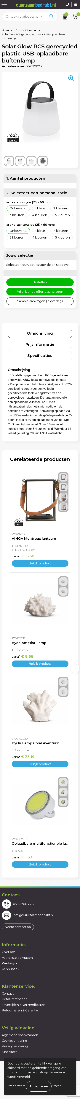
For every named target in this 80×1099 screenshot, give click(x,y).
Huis (21, 30)
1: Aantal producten (25, 178)
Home (5, 30)
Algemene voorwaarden (20, 1035)
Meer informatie (16, 1085)
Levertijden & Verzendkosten (23, 1005)
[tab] (40, 333)
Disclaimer (9, 1052)
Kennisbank (10, 969)
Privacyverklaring (15, 1046)
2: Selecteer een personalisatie (36, 193)
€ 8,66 (22, 656)
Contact (8, 993)
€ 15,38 (23, 556)
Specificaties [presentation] (39, 355)
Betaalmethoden (15, 999)
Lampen (32, 30)
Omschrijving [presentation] (40, 333)
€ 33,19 (23, 757)
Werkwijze (9, 963)
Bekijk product (40, 563)
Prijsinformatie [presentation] (39, 344)
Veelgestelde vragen (17, 958)
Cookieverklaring (14, 1040)
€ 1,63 (22, 857)
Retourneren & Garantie (20, 1010)
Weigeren (57, 1085)
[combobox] (24, 16)
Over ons (8, 952)
